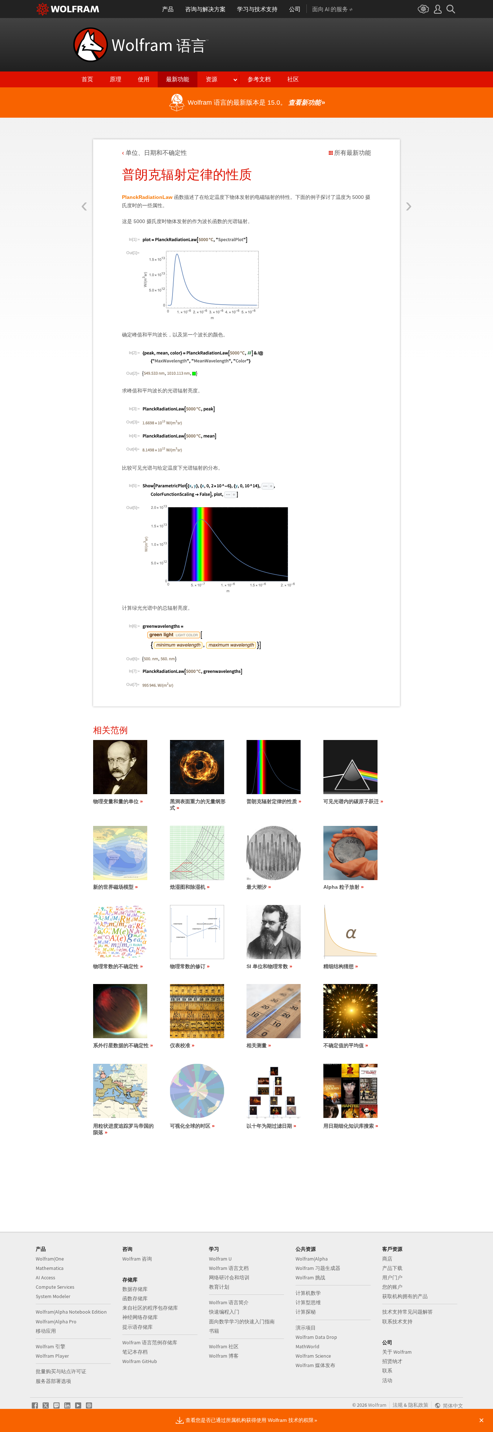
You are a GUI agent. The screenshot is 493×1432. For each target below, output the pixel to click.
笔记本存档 (135, 1352)
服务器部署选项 (53, 1381)
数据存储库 (135, 1289)
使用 (143, 79)
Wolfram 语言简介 (229, 1302)
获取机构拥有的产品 (405, 1296)
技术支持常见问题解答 (407, 1312)
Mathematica (50, 1268)
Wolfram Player (52, 1356)
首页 (87, 79)
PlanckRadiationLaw (147, 197)
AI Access (45, 1277)
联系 (387, 1370)
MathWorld (307, 1346)
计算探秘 (306, 1312)
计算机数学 (308, 1293)
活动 (387, 1380)
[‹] (84, 163)
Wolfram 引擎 (50, 1346)
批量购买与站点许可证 (61, 1371)
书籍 (214, 1331)
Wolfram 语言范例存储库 (149, 1342)
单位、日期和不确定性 (156, 152)
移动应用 (46, 1331)
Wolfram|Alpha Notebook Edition (71, 1312)
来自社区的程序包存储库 (150, 1308)
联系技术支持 (397, 1321)
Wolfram (160, 45)
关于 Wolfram (397, 1352)
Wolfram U (220, 1258)
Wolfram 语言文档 (229, 1268)
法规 (398, 1405)
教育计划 (219, 1287)
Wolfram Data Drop (316, 1337)
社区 (293, 79)
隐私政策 (418, 1405)
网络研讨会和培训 (229, 1277)
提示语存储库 (137, 1327)
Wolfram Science (313, 1356)
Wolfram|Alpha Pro (56, 1321)
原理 (115, 79)
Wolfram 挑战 (310, 1277)
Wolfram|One (50, 1258)
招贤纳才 (392, 1361)
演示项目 (306, 1327)
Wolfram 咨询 (137, 1258)
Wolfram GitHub (139, 1361)
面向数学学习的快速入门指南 (242, 1321)
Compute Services (55, 1287)
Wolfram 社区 (224, 1346)
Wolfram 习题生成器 (318, 1268)
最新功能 (177, 79)
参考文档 (259, 79)
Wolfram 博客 (224, 1356)
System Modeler (53, 1296)
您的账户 (392, 1287)
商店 (387, 1258)
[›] (408, 163)
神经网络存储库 (140, 1317)
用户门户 (392, 1277)
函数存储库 (135, 1298)
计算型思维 (308, 1302)
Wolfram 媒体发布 (315, 1365)
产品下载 (392, 1268)
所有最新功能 (352, 152)
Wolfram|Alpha (312, 1258)
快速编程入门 (224, 1312)
